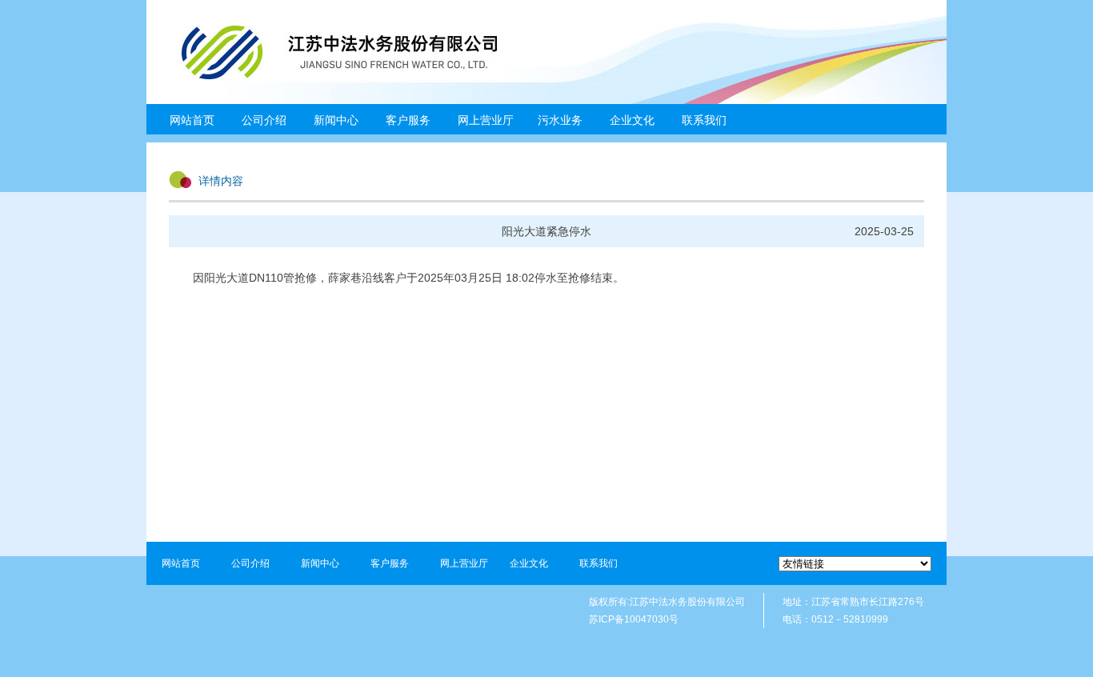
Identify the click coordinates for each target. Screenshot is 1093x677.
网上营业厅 (486, 120)
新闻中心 (320, 563)
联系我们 (704, 120)
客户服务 (389, 563)
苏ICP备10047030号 (634, 619)
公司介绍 (250, 563)
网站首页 (192, 120)
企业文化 (529, 563)
